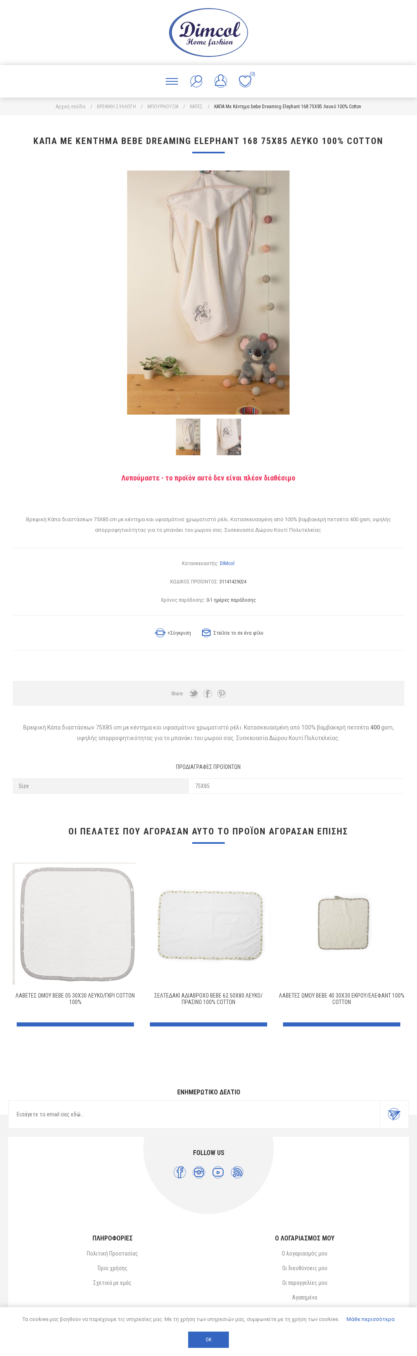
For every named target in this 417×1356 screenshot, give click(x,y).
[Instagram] (199, 1172)
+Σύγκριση (179, 633)
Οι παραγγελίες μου (304, 1283)
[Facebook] (180, 1172)
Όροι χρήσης (112, 1268)
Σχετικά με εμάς (112, 1283)
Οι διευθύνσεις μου (304, 1268)
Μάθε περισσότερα (371, 1319)
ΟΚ (208, 1340)
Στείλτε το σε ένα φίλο (238, 633)
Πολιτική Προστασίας (112, 1253)
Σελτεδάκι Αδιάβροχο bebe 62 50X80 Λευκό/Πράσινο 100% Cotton (208, 998)
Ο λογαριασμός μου (304, 1253)
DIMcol (227, 563)
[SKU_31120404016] (208, 923)
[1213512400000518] (75, 923)
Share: (177, 694)
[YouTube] (218, 1172)
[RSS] (237, 1172)
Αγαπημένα (304, 1297)
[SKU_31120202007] (341, 923)
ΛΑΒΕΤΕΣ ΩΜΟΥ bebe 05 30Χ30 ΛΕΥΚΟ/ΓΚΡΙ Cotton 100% (75, 998)
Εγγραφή (394, 1114)
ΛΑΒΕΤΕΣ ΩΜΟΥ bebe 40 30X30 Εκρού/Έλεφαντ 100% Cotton (341, 998)
